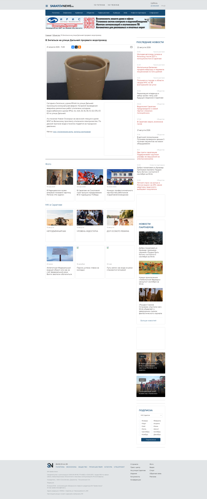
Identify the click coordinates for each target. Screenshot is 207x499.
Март (143, 423)
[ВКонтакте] (72, 47)
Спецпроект (154, 13)
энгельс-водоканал (82, 132)
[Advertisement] (118, 129)
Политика (55, 13)
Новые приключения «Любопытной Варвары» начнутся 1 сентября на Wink (150, 280)
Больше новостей (148, 321)
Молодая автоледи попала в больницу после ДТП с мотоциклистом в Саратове (149, 56)
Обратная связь (155, 473)
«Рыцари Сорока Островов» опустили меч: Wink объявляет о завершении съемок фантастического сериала (150, 309)
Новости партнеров (138, 13)
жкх (54, 132)
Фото (152, 464)
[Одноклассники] (79, 47)
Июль (143, 429)
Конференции (135, 480)
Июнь (155, 426)
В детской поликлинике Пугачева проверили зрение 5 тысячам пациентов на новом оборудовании (150, 140)
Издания (133, 473)
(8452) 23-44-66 (62, 464)
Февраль (157, 421)
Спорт (152, 470)
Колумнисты (135, 477)
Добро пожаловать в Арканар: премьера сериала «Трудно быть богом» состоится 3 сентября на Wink (150, 171)
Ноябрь (144, 434)
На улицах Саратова (138, 470)
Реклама (153, 477)
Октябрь (157, 432)
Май (143, 426)
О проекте (134, 464)
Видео (152, 467)
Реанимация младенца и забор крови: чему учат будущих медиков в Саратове (150, 95)
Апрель (156, 423)
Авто (125, 13)
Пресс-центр (135, 467)
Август (156, 429)
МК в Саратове (53, 205)
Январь (144, 421)
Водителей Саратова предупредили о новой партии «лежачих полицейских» (147, 109)
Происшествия (103, 13)
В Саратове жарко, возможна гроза (150, 123)
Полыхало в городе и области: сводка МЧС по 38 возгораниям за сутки (150, 82)
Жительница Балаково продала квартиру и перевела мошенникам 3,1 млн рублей (150, 69)
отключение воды (65, 132)
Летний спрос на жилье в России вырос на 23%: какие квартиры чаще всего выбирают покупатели (149, 186)
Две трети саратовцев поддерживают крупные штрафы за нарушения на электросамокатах (148, 155)
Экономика (67, 13)
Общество (90, 13)
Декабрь (157, 434)
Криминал (79, 13)
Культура (116, 13)
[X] (76, 47)
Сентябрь (145, 432)
